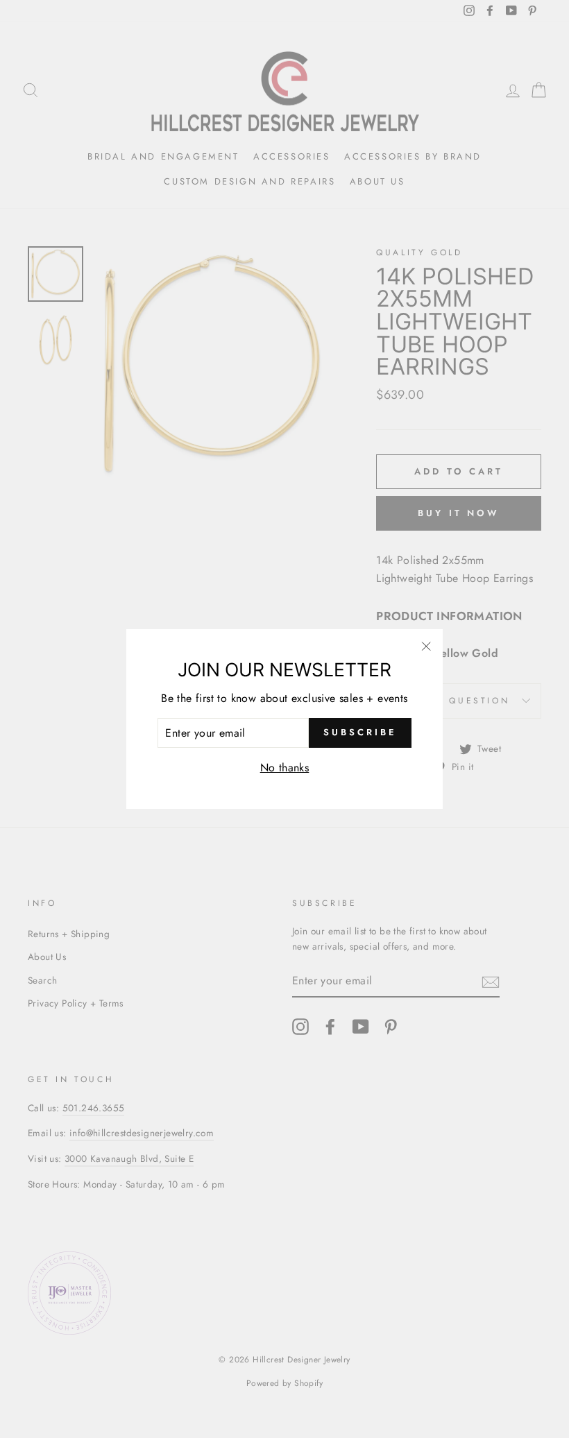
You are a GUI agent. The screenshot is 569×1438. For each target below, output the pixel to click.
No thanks (284, 768)
